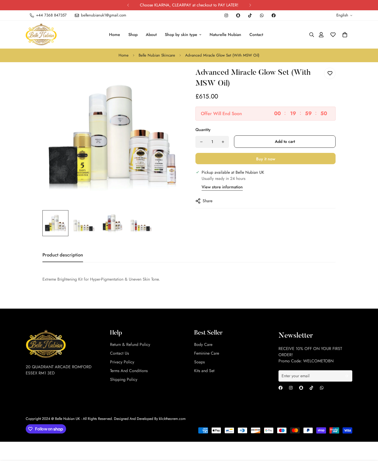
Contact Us (119, 353)
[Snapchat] (238, 15)
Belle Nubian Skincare (157, 55)
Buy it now (265, 159)
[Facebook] (274, 15)
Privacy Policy (122, 362)
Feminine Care (206, 353)
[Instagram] (226, 15)
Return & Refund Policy (130, 344)
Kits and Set (204, 371)
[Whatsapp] (262, 15)
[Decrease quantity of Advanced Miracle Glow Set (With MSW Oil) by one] (201, 141)
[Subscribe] (346, 376)
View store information (222, 187)
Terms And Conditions (129, 371)
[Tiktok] (250, 15)
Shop (133, 35)
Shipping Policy (123, 379)
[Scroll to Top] (368, 433)
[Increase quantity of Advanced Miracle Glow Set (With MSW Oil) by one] (223, 141)
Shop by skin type (181, 35)
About (151, 35)
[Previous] (128, 5)
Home (114, 35)
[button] (345, 35)
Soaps (199, 362)
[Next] (250, 5)
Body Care (203, 344)
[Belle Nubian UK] (44, 35)
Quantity (203, 130)
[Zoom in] (171, 77)
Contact (256, 35)
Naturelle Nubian (225, 35)
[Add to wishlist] (330, 73)
